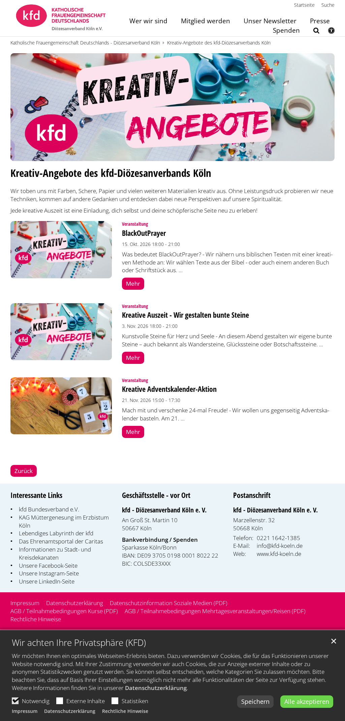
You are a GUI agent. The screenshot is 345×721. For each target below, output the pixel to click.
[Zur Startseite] (61, 18)
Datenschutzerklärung (156, 688)
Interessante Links (36, 495)
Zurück (23, 471)
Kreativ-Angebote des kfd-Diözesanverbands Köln (219, 42)
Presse (320, 21)
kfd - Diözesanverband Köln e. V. (164, 509)
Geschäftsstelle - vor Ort (156, 495)
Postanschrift (252, 495)
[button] (312, 31)
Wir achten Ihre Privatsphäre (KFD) (79, 643)
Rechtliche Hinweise (125, 711)
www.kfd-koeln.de (279, 554)
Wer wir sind (148, 21)
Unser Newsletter (270, 21)
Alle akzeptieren (306, 701)
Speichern (255, 701)
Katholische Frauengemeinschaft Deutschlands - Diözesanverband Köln (85, 42)
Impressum (24, 711)
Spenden (286, 31)
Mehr (133, 283)
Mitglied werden (205, 21)
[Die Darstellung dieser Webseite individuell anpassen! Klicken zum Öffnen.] (327, 31)
